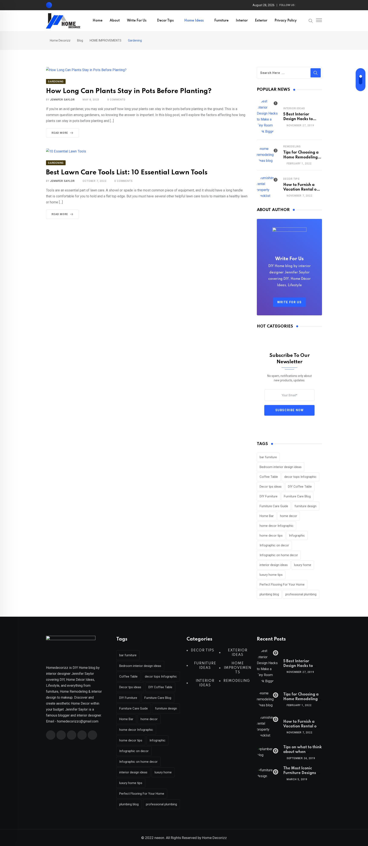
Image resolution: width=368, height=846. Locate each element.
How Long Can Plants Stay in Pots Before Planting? (128, 91)
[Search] (311, 20)
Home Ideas (194, 20)
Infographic (297, 535)
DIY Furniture (268, 496)
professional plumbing (300, 594)
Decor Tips (165, 20)
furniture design (305, 506)
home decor (288, 516)
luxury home (302, 565)
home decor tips (271, 535)
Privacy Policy (286, 20)
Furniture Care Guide (274, 506)
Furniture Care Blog (297, 496)
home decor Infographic (276, 526)
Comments (116, 99)
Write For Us (137, 20)
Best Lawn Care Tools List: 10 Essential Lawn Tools (126, 172)
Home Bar (267, 516)
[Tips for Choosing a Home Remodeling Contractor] (267, 155)
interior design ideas (274, 565)
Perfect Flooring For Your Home (282, 584)
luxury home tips (271, 575)
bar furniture (268, 457)
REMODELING (292, 146)
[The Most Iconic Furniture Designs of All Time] (267, 773)
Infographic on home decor (279, 555)
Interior (242, 20)
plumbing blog (269, 594)
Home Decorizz (214, 838)
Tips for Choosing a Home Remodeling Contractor (301, 157)
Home (97, 20)
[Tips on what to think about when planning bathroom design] (267, 752)
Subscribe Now (289, 410)
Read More (60, 132)
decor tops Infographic (300, 477)
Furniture (221, 20)
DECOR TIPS (291, 178)
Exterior (261, 20)
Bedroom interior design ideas (281, 467)
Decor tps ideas (271, 486)
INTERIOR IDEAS (294, 108)
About (115, 20)
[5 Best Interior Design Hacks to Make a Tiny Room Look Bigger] (267, 116)
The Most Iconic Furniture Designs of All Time (302, 773)
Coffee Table (269, 477)
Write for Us (289, 302)
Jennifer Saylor (62, 99)
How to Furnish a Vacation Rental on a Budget (301, 189)
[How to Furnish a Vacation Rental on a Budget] (267, 187)
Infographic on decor (274, 545)
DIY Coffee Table (300, 486)
